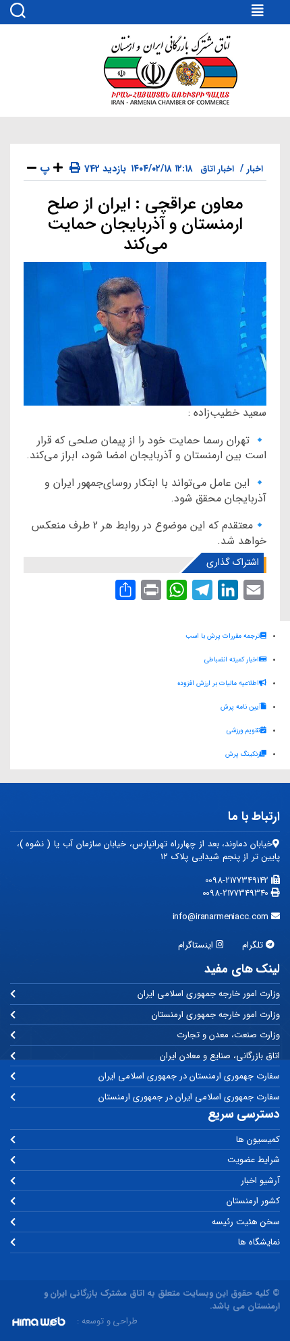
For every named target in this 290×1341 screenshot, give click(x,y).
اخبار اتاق (217, 169)
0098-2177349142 (238, 880)
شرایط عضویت (253, 1160)
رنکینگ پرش (242, 754)
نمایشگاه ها (259, 1242)
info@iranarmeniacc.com (222, 917)
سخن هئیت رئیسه (246, 1222)
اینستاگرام (197, 945)
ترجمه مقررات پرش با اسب (222, 636)
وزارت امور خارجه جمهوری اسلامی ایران (209, 994)
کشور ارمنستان (253, 1201)
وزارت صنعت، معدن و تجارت (228, 1035)
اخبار (255, 169)
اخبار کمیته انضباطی (231, 660)
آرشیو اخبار (260, 1181)
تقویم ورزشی (243, 731)
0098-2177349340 (237, 893)
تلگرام (254, 945)
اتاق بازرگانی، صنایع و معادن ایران (220, 1056)
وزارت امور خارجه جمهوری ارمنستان (216, 1015)
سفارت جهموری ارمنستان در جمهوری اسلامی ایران (189, 1076)
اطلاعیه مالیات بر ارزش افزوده (218, 683)
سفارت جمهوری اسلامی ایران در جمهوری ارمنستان (189, 1097)
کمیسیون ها (258, 1139)
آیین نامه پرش (241, 707)
